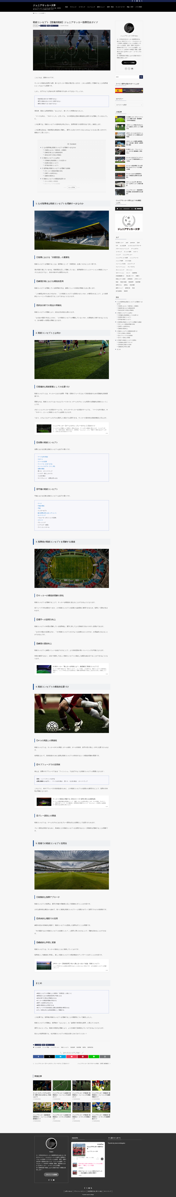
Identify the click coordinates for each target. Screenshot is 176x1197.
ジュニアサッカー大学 (44, 5)
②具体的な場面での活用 (124, 344)
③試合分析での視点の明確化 (53, 155)
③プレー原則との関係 (124, 337)
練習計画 (127, 288)
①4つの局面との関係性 (51, 181)
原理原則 (130, 279)
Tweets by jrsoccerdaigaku (116, 1143)
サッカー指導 (127, 251)
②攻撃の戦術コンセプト (52, 163)
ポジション (129, 270)
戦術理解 (79, 1047)
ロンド (128, 273)
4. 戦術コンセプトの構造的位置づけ (54, 179)
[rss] (139, 1)
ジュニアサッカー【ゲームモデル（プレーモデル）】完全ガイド (74, 426)
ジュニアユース (134, 257)
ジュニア (118, 254)
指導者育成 (90, 1047)
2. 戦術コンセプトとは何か (51, 158)
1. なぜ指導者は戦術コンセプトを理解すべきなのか (59, 147)
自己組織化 (119, 291)
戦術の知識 (123, 282)
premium (132, 242)
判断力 (137, 276)
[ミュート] (135, 209)
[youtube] (137, 1)
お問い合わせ (68, 1191)
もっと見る (71, 187)
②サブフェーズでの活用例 (52, 184)
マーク (40, 503)
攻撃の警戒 (41, 468)
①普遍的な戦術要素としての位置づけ (55, 160)
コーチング (119, 251)
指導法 (84, 1047)
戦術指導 (72, 1047)
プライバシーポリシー (80, 1191)
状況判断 (132, 285)
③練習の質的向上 (50, 176)
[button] (38, 1056)
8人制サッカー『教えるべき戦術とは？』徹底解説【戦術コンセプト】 (76, 666)
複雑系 (126, 291)
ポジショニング (120, 270)
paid (127, 242)
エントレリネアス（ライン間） (47, 466)
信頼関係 (134, 273)
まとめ (119, 349)
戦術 (48, 25)
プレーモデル (131, 266)
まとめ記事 (43, 25)
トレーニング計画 (120, 263)
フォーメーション (120, 266)
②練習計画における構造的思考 (54, 152)
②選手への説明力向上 (51, 173)
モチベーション (120, 273)
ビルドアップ (131, 263)
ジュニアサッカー (55, 1047)
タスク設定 (128, 260)
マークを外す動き (43, 457)
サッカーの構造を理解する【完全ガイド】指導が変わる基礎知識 (74, 799)
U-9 (117, 245)
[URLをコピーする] (105, 1056)
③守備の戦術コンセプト (52, 165)
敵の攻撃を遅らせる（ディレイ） (47, 513)
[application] (129, 209)
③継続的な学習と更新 (124, 346)
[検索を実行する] (141, 77)
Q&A (138, 242)
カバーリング (42, 515)
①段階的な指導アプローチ (125, 342)
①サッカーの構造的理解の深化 (54, 171)
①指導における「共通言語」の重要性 (55, 150)
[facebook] (132, 1)
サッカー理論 (45, 1047)
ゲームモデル (134, 248)
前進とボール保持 (120, 279)
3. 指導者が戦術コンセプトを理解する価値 (56, 168)
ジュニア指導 (119, 260)
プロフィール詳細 (129, 62)
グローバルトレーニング (122, 248)
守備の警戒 (41, 506)
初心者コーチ (130, 276)
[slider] (139, 208)
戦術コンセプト (54, 25)
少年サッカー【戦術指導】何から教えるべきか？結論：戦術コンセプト (76, 963)
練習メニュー (119, 288)
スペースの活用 (42, 461)
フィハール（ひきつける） (45, 464)
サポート (40, 459)
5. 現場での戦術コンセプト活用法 (126, 340)
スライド (40, 520)
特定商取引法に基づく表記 (95, 1191)
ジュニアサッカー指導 (122, 257)
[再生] (117, 209)
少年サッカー (138, 279)
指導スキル (119, 285)
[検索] (142, 1)
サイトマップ (107, 1191)
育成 (133, 288)
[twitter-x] (134, 1)
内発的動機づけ (120, 276)
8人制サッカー (120, 242)
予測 (39, 508)
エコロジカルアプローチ (134, 245)
